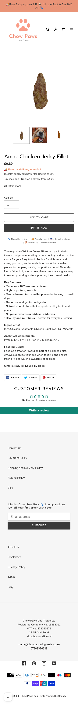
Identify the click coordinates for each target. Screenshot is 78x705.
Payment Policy (17, 457)
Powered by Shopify (55, 696)
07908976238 (39, 648)
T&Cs (11, 576)
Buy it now (38, 228)
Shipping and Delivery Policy (25, 467)
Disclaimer (14, 557)
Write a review (39, 410)
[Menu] (72, 29)
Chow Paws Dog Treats (33, 696)
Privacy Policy (16, 567)
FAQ (10, 586)
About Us (13, 547)
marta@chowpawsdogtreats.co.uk (39, 644)
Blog (10, 487)
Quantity (8, 197)
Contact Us (15, 448)
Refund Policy (16, 477)
